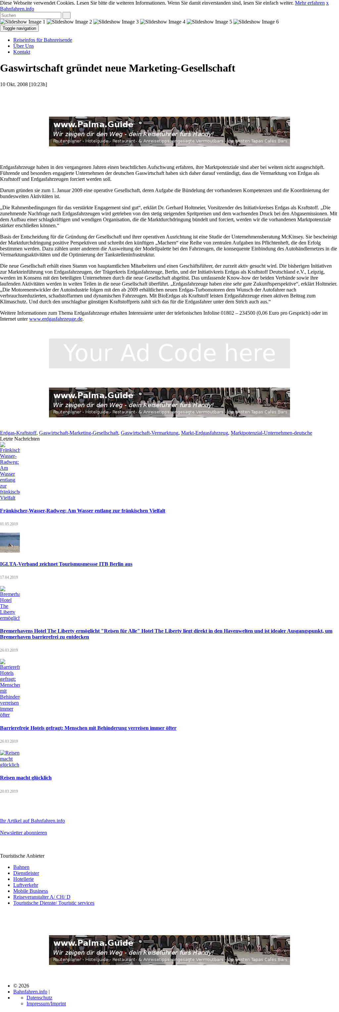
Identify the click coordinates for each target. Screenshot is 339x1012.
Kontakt (21, 52)
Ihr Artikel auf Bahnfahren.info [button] (32, 821)
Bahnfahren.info (17, 9)
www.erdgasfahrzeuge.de (55, 319)
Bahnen (21, 867)
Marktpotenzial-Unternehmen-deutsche (271, 433)
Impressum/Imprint (46, 1003)
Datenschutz (39, 997)
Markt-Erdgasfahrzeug (204, 433)
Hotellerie (23, 879)
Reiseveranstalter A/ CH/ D (42, 897)
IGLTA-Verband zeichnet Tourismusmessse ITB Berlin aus (66, 564)
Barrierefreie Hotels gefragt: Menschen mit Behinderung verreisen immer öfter (88, 728)
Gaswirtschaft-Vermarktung (149, 433)
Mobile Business (30, 891)
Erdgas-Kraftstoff (18, 433)
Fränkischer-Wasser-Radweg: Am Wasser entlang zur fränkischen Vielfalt (82, 510)
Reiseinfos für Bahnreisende (42, 40)
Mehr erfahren (310, 3)
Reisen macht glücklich (26, 777)
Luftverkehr (25, 885)
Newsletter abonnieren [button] (23, 832)
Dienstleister (26, 873)
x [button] (327, 3)
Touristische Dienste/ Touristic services (53, 903)
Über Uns (23, 46)
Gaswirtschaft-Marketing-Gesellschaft (78, 433)
